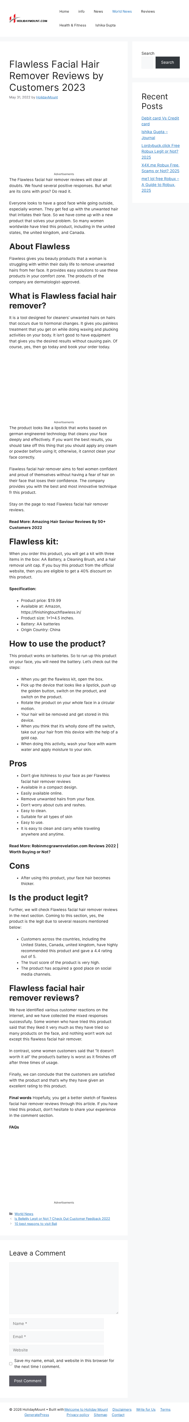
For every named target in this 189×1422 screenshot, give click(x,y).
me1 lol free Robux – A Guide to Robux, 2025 (160, 184)
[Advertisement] (64, 140)
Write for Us (146, 1409)
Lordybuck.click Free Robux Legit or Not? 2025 (161, 151)
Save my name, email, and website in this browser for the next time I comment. (64, 1363)
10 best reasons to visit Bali (36, 1224)
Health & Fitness (72, 25)
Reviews (148, 11)
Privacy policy (78, 1415)
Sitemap (100, 1415)
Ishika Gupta (105, 25)
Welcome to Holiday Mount (86, 1409)
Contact (118, 1415)
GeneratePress (36, 1415)
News (98, 11)
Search (148, 53)
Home (64, 11)
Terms (165, 1409)
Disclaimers (122, 1409)
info (81, 11)
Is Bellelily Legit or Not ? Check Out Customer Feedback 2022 (62, 1219)
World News (122, 11)
